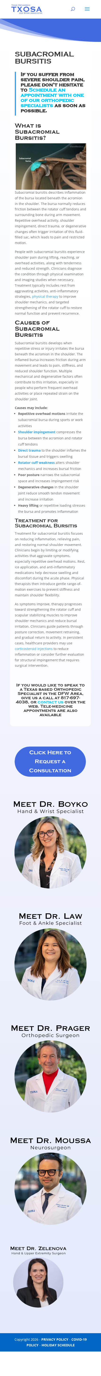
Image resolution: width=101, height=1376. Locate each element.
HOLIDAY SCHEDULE (58, 1345)
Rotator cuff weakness (37, 462)
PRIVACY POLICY (54, 1339)
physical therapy (45, 296)
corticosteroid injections (34, 648)
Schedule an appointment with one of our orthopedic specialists (52, 97)
